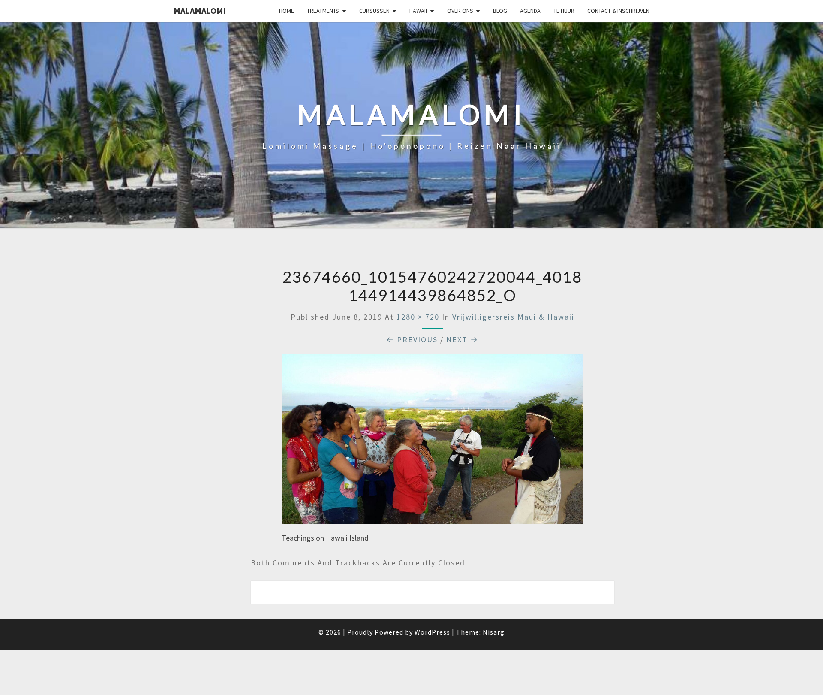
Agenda (530, 11)
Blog (500, 11)
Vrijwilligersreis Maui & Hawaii (513, 317)
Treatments (323, 11)
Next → (462, 339)
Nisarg (494, 632)
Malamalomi (200, 10)
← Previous (412, 339)
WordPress (432, 632)
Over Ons (460, 11)
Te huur (563, 11)
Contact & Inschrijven (618, 11)
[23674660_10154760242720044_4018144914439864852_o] (432, 442)
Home (286, 11)
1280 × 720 (417, 317)
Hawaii (418, 11)
